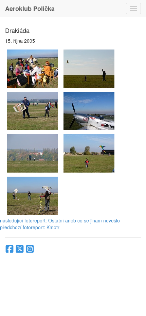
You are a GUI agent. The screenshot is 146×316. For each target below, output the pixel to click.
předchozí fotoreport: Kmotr (29, 227)
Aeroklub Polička (30, 8)
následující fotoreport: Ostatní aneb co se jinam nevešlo (60, 220)
